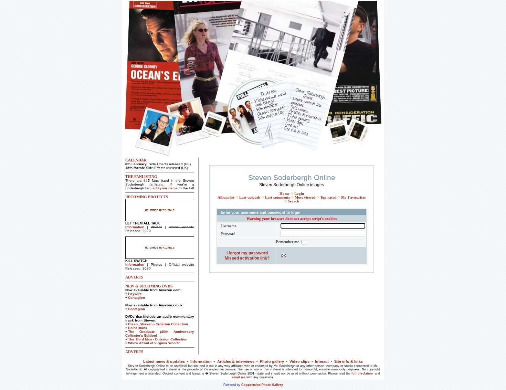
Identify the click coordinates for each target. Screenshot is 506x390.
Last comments (277, 197)
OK (283, 255)
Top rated (328, 197)
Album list (226, 197)
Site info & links (348, 361)
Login (299, 194)
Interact (322, 361)
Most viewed (305, 197)
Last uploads (249, 197)
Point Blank (137, 328)
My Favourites (353, 197)
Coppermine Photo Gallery (262, 385)
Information (134, 227)
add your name (165, 188)
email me (238, 377)
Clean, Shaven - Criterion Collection (158, 324)
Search (293, 201)
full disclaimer (362, 373)
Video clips (299, 361)
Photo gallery (272, 361)
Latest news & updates (164, 361)
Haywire (135, 294)
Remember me (288, 242)
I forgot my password (247, 253)
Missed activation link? (247, 258)
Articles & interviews (235, 361)
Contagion (136, 297)
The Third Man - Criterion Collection (157, 339)
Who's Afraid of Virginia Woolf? (154, 343)
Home (284, 194)
